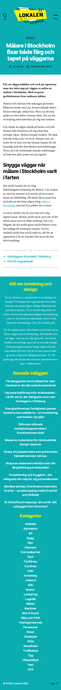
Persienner (30, 627)
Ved (30, 664)
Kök (30, 585)
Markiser (31, 608)
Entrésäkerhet (30, 552)
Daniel (20, 66)
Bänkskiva (31, 528)
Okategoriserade (30, 622)
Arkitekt (30, 524)
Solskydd (30, 636)
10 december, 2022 (41, 66)
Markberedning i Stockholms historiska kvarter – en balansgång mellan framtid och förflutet (30, 490)
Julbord (30, 580)
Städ (30, 641)
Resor (31, 632)
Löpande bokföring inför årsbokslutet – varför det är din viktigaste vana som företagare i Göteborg (31, 397)
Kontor (30, 589)
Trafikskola (30, 650)
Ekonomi (30, 547)
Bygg (30, 538)
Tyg (30, 655)
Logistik (30, 599)
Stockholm (30, 646)
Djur (30, 542)
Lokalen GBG (20, 683)
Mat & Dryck (30, 613)
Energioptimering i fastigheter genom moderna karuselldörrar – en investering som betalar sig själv (30, 413)
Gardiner (30, 566)
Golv (30, 571)
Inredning (30, 575)
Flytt (31, 556)
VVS (30, 669)
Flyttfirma (30, 561)
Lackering (30, 594)
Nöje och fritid (30, 617)
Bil (30, 533)
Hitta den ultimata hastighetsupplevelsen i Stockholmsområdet (30, 428)
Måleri (30, 37)
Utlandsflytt (31, 660)
